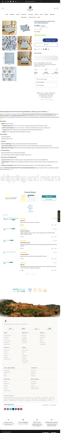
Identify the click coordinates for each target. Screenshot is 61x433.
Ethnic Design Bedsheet (13, 400)
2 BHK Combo (33, 372)
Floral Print (6, 387)
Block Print (6, 381)
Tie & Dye (5, 388)
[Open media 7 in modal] (9, 74)
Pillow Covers (6, 353)
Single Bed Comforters (35, 387)
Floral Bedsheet (49, 398)
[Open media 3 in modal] (9, 43)
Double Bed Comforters (35, 388)
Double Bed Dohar (7, 372)
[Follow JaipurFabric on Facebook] (8, 409)
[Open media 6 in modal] (24, 58)
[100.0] (30, 207)
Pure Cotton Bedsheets (17, 397)
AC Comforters (27, 398)
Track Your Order (25, 362)
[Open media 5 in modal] (9, 58)
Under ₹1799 (24, 340)
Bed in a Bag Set (27, 400)
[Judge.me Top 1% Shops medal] (45, 290)
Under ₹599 (24, 335)
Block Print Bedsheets (26, 397)
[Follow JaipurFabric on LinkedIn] (16, 409)
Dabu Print (6, 385)
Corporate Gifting (7, 340)
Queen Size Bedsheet (42, 398)
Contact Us (24, 351)
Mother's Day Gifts (7, 344)
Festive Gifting (6, 337)
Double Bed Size (42, 337)
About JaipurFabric (25, 350)
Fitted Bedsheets (43, 344)
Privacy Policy (24, 359)
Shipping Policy (24, 355)
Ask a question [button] (49, 199)
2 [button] (28, 274)
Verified (30, 211)
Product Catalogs (25, 360)
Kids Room (32, 385)
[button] (23, 195)
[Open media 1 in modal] (9, 28)
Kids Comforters (33, 383)
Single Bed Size (42, 335)
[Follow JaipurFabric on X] (13, 409)
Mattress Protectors (7, 359)
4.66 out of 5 (14, 197)
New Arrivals (50, 400)
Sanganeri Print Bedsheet (19, 398)
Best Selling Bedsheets (43, 400)
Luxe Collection (24, 342)
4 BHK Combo (33, 375)
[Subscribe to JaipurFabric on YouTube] (21, 409)
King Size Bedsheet (34, 398)
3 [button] (30, 274)
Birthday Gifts (6, 342)
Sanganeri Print (6, 383)
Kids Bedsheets (33, 381)
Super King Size (42, 342)
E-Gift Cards (6, 338)
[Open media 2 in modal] (24, 28)
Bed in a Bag (33, 370)
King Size (41, 340)
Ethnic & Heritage (7, 390)
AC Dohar (32, 397)
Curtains (5, 351)
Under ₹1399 (24, 338)
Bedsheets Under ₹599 (8, 397)
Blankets (5, 375)
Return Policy (24, 357)
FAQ (22, 353)
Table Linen (6, 357)
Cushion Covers (6, 350)
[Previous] (19, 1)
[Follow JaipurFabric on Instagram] (5, 409)
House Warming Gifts (7, 335)
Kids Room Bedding (34, 400)
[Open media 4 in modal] (24, 43)
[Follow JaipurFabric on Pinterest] (18, 409)
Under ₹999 (24, 337)
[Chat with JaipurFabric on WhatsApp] (10, 409)
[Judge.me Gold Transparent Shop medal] (35, 290)
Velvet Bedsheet (21, 400)
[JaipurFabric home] (5, 321)
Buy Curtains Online (10, 398)
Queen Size (42, 338)
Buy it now (46, 44)
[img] (23, 218)
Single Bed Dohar (7, 370)
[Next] (41, 1)
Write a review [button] (49, 196)
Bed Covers (6, 355)
